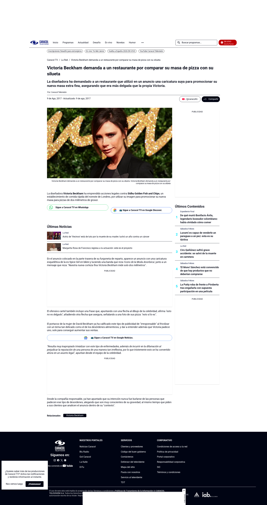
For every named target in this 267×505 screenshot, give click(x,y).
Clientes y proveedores (132, 446)
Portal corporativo (166, 456)
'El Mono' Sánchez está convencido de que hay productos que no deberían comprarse (199, 271)
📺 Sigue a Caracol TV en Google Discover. (140, 210)
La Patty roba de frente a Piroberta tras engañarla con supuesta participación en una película (199, 288)
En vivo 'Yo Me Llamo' (95, 51)
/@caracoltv (192, 99)
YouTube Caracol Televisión (151, 51)
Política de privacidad (167, 451)
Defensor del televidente (132, 462)
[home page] (39, 42)
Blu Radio (84, 451)
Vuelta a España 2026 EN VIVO (122, 51)
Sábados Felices (187, 229)
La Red (64, 60)
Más (142, 42)
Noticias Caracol (88, 446)
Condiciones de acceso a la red (172, 446)
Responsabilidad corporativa (171, 462)
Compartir (213, 99)
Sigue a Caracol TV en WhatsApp (71, 207)
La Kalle (83, 462)
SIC (158, 467)
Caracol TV (52, 60)
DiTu (82, 467)
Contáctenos (127, 456)
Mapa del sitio (128, 467)
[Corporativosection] (186, 440)
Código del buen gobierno (133, 451)
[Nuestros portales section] (103, 440)
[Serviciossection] (145, 440)
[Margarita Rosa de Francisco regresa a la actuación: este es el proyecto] (54, 247)
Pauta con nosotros (130, 472)
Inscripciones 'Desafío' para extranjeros (65, 51)
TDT (123, 482)
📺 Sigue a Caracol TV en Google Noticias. (112, 337)
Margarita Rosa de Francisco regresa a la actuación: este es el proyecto (97, 248)
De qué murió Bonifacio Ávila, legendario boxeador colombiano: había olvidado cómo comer (199, 219)
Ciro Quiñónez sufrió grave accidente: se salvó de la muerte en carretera (198, 253)
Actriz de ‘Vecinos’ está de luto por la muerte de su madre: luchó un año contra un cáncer (106, 236)
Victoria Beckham (74, 415)
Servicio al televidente (131, 477)
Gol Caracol (85, 456)
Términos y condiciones (168, 472)
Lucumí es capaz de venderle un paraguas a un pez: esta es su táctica (198, 236)
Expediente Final (187, 211)
